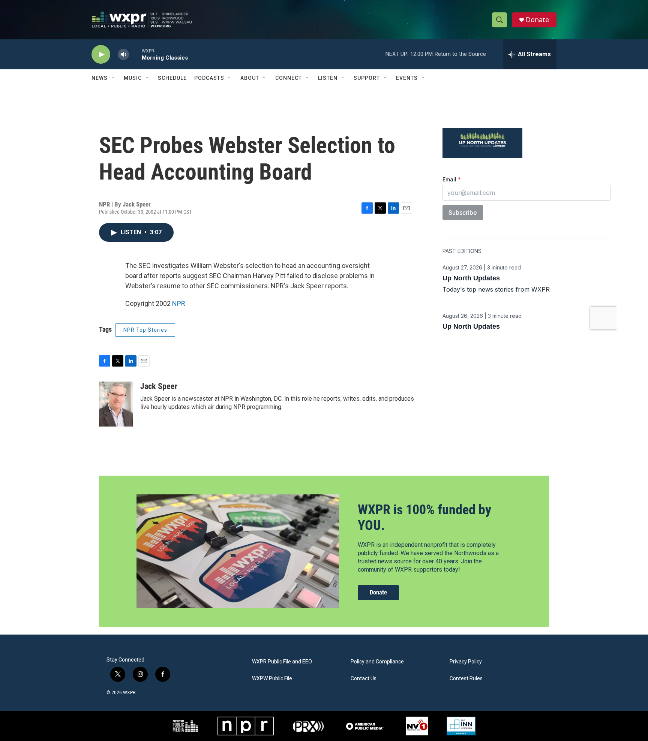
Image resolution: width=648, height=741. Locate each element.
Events (407, 78)
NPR (178, 303)
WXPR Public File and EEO (282, 662)
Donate (537, 20)
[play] (101, 54)
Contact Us (363, 678)
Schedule (172, 78)
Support (367, 78)
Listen (328, 78)
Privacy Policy (466, 662)
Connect (288, 78)
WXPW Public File (272, 678)
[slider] (135, 54)
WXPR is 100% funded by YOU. (424, 517)
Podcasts (209, 78)
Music (133, 78)
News (100, 78)
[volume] (123, 54)
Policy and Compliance (377, 662)
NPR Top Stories (145, 330)
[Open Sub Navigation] (113, 78)
